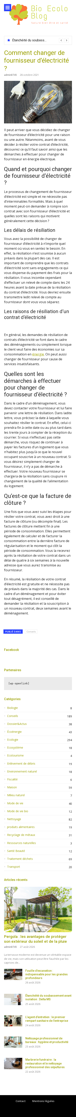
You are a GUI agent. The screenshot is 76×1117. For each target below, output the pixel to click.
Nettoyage (14, 819)
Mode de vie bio (17, 811)
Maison (12, 787)
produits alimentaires (21, 827)
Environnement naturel (22, 771)
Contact (21, 1101)
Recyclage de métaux (21, 835)
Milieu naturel (16, 795)
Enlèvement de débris (21, 763)
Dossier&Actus (17, 724)
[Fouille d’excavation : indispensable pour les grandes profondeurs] (13, 974)
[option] (40, 40)
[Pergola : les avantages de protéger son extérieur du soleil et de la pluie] (38, 909)
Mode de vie (15, 803)
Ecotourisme (15, 755)
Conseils (31, 631)
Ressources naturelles (21, 843)
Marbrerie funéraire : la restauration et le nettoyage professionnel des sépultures (45, 1063)
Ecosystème (15, 747)
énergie (38, 354)
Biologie (12, 708)
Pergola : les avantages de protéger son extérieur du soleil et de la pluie (35, 939)
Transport (13, 867)
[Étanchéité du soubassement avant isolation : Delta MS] (13, 999)
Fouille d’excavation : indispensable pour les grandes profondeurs (46, 974)
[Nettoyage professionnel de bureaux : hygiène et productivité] (13, 1042)
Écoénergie (14, 732)
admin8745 (10, 75)
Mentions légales (43, 1101)
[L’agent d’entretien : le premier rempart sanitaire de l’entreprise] (13, 1020)
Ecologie (12, 739)
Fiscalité (12, 779)
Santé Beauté (16, 851)
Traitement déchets (20, 859)
